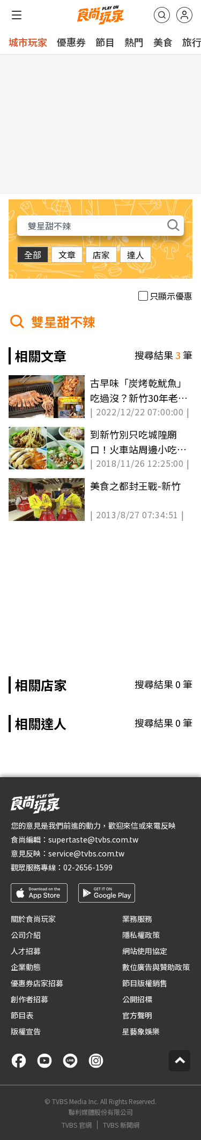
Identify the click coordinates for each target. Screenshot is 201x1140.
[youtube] (44, 1061)
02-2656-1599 (88, 867)
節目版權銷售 (144, 983)
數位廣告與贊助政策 (156, 967)
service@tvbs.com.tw (86, 853)
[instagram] (96, 1061)
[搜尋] (162, 15)
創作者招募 (29, 999)
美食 (163, 42)
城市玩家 (28, 42)
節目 (105, 42)
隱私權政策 (141, 934)
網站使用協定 (144, 950)
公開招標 (137, 999)
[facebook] (19, 1061)
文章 (67, 254)
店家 (101, 254)
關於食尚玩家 (33, 918)
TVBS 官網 (77, 1125)
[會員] (184, 15)
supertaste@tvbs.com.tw (93, 839)
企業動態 (26, 967)
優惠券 (71, 42)
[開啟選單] (17, 15)
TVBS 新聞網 (121, 1125)
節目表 (22, 1015)
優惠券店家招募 (37, 983)
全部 (32, 254)
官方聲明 (137, 1015)
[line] (70, 1061)
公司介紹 (26, 934)
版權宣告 (26, 1031)
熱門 (134, 42)
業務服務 (137, 918)
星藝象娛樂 (141, 1031)
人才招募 (26, 950)
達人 (135, 254)
